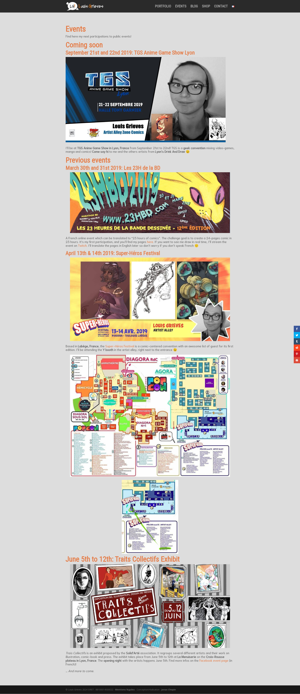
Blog (194, 6)
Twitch (82, 245)
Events (180, 6)
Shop (206, 6)
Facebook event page (213, 660)
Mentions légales (125, 689)
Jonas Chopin (168, 689)
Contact (221, 6)
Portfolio (163, 6)
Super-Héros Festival (119, 346)
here (150, 242)
